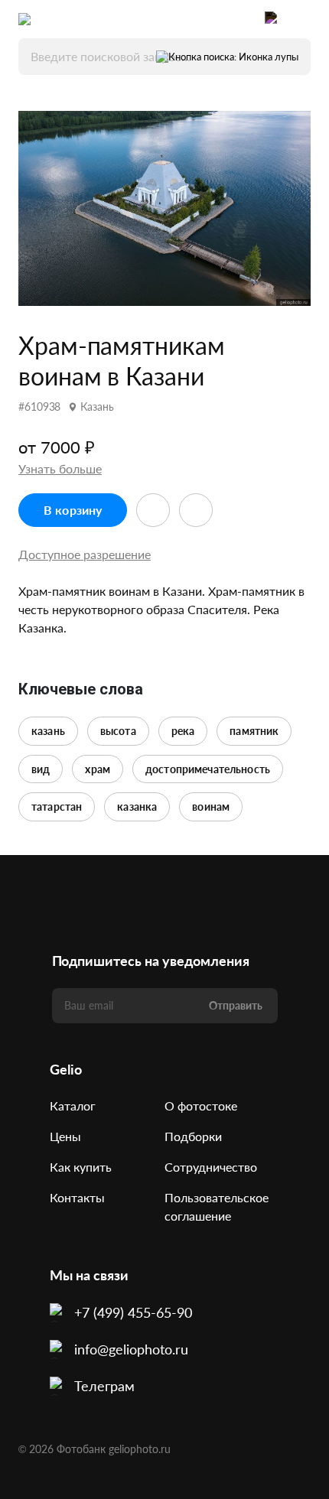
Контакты (77, 1197)
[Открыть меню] (303, 19)
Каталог (73, 1105)
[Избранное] (241, 19)
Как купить (81, 1166)
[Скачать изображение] (196, 510)
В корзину (73, 509)
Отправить (235, 1005)
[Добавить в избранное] (153, 510)
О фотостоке (200, 1105)
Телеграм (104, 1385)
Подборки (193, 1136)
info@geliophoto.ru (131, 1349)
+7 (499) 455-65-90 (133, 1312)
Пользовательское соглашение (216, 1206)
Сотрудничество (210, 1166)
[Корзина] (272, 19)
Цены (65, 1136)
